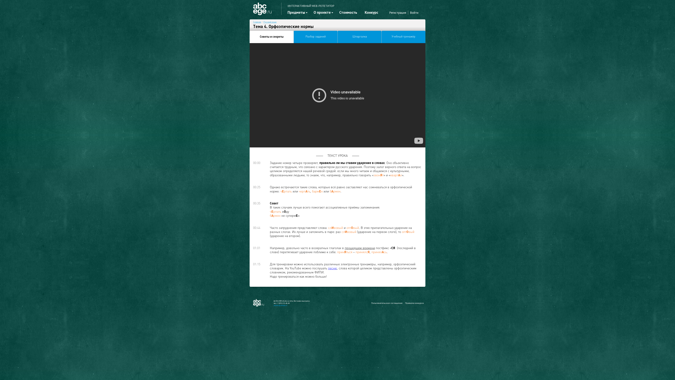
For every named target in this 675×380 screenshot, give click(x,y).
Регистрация (397, 13)
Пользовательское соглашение (387, 303)
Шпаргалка (359, 37)
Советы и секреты (272, 37)
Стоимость (348, 12)
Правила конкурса (414, 303)
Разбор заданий (316, 37)
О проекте (322, 12)
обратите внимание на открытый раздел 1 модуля (54, 83)
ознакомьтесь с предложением (41, 93)
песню (332, 268)
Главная (257, 22)
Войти (414, 13)
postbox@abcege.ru (280, 305)
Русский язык (270, 22)
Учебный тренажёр (403, 37)
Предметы (296, 12)
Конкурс (371, 12)
